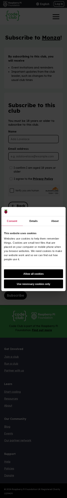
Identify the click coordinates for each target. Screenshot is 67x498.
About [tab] (55, 220)
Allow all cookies (33, 273)
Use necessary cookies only (33, 283)
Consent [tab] (12, 220)
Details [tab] (33, 220)
